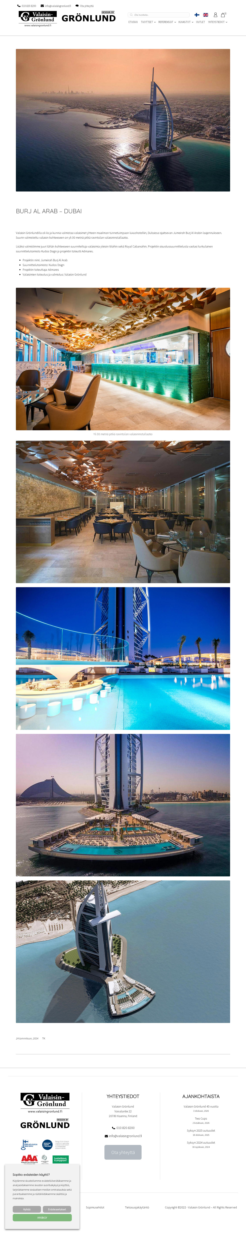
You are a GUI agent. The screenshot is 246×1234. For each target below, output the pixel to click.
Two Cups (201, 1118)
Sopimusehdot (95, 1207)
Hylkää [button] (26, 1209)
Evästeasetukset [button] (57, 1209)
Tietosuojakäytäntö (137, 1207)
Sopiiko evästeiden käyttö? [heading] (31, 1175)
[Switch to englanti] (206, 15)
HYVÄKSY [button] (42, 1217)
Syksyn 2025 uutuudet (201, 1130)
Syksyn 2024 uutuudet (201, 1142)
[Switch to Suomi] (197, 15)
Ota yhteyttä (87, 6)
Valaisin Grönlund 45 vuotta (201, 1106)
